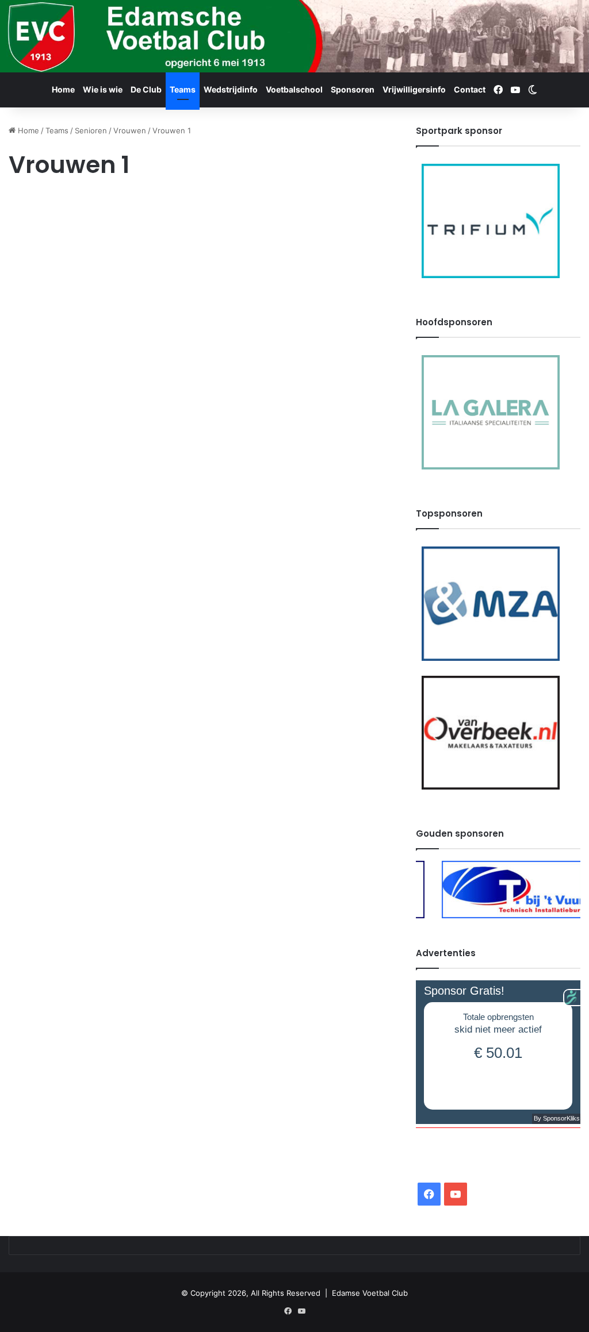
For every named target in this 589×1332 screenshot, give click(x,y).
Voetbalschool (294, 89)
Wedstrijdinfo (231, 89)
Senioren (91, 130)
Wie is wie (103, 89)
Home (63, 89)
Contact (469, 89)
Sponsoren (352, 89)
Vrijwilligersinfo (414, 89)
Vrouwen (129, 130)
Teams (183, 89)
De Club (146, 89)
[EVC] (294, 36)
